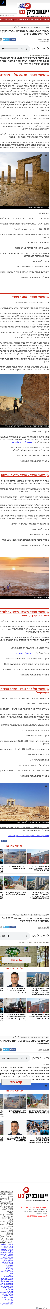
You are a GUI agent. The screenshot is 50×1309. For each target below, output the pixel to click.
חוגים (11, 1218)
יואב (11, 1205)
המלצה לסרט (8, 1256)
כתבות (10, 1210)
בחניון (30, 653)
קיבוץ (11, 1275)
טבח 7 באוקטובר (7, 1272)
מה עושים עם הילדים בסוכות (36, 942)
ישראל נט (9, 1289)
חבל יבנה (7, 1200)
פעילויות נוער (8, 1215)
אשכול (10, 1193)
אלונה (11, 1201)
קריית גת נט (9, 1299)
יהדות (11, 1241)
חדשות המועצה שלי (24, 19)
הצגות (4, 1210)
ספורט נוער (9, 1228)
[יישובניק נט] (32, 1201)
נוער (11, 1213)
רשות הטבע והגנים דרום (37, 55)
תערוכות (10, 1211)
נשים (11, 1230)
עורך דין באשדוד (7, 1297)
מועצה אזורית (8, 1277)
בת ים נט (10, 1291)
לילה (26, 653)
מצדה (21, 653)
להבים (10, 1196)
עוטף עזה (8, 19)
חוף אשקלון (9, 1206)
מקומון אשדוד (8, 1288)
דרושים (4, 1218)
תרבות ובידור (8, 1208)
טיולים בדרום (8, 1264)
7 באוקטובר (8, 1270)
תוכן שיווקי (9, 1235)
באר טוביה (9, 1240)
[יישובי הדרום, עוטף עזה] (33, 17)
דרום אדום (9, 1238)
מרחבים (4, 1205)
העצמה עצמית (7, 1260)
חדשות (38, 19)
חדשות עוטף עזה (7, 1278)
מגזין (11, 1220)
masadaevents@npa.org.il (23, 442)
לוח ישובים (8, 1216)
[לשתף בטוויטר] (5, 40)
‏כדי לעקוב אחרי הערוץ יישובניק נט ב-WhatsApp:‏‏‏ (28, 835)
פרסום (10, 1302)
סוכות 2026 (22, 942)
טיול (43, 1064)
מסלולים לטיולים (7, 1262)
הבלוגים (3, 1241)
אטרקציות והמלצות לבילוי (25, 27)
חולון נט (10, 1301)
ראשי (46, 19)
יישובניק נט (44, 27)
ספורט (10, 1226)
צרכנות (10, 1233)
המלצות (3, 1231)
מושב (11, 1273)
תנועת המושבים (7, 1248)
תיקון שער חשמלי (7, 1251)
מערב (15, 653)
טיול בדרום (9, 1267)
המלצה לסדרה (7, 1257)
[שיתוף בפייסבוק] (12, 40)
